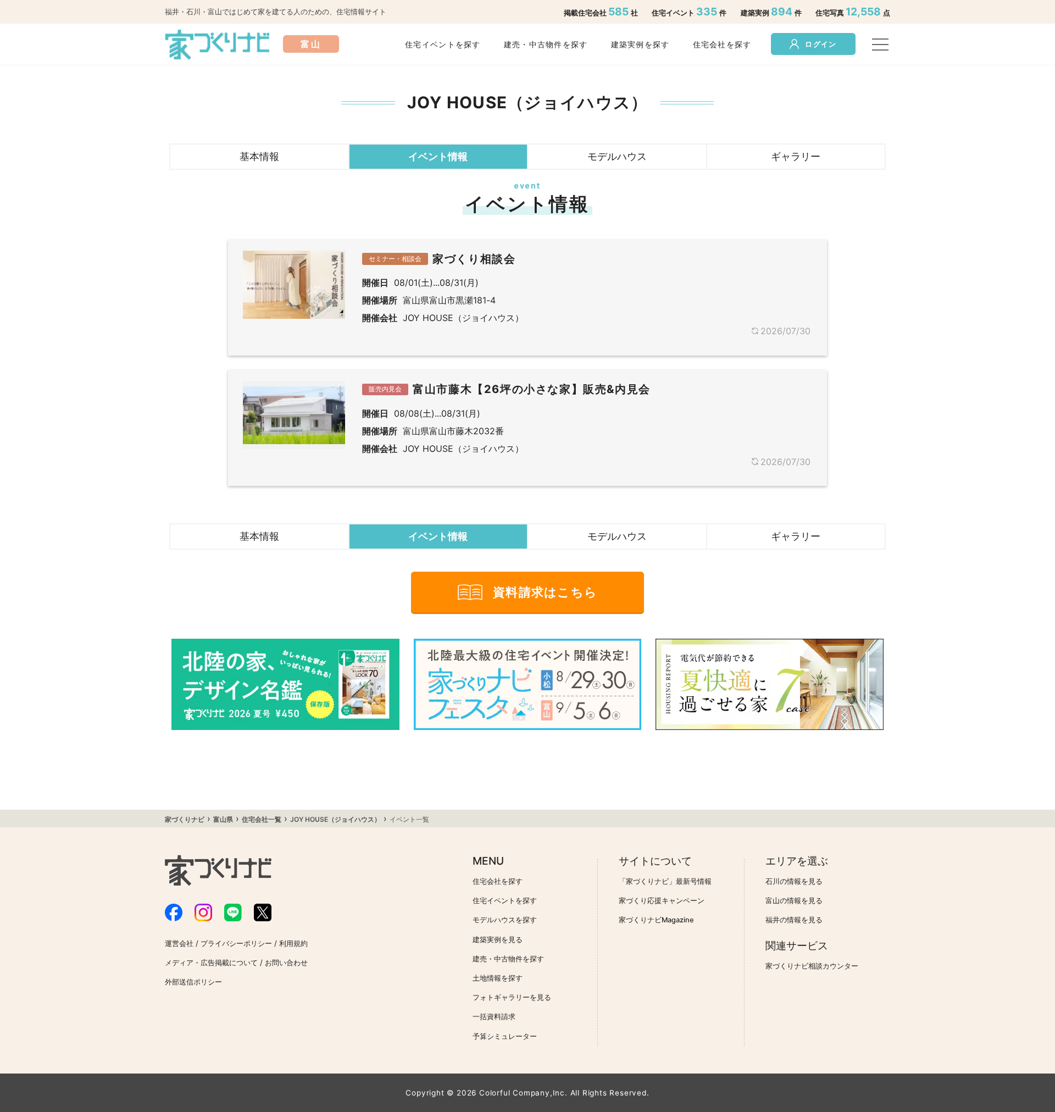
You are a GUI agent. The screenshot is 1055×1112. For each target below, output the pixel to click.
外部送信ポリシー (193, 982)
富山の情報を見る (794, 901)
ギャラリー (795, 156)
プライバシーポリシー (236, 943)
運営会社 (179, 943)
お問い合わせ (286, 963)
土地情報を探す (498, 978)
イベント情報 (438, 156)
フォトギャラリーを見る (512, 997)
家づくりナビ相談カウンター (811, 966)
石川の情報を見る (794, 881)
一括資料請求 (494, 1017)
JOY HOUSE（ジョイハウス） (335, 819)
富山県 (223, 819)
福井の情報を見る (794, 920)
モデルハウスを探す (505, 920)
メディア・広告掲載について (211, 963)
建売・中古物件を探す (546, 44)
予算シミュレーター (505, 1036)
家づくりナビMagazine (656, 920)
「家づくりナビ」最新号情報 (665, 881)
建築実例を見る (498, 940)
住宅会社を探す (722, 44)
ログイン (820, 44)
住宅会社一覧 (261, 819)
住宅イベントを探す (443, 44)
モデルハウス (617, 156)
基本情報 (259, 156)
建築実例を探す (640, 44)
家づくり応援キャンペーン (661, 901)
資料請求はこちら (545, 592)
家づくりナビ (184, 819)
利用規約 (293, 943)
